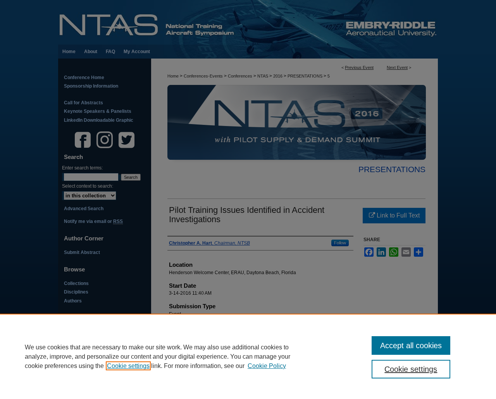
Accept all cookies (411, 345)
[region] (248, 356)
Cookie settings (128, 366)
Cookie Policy (267, 366)
